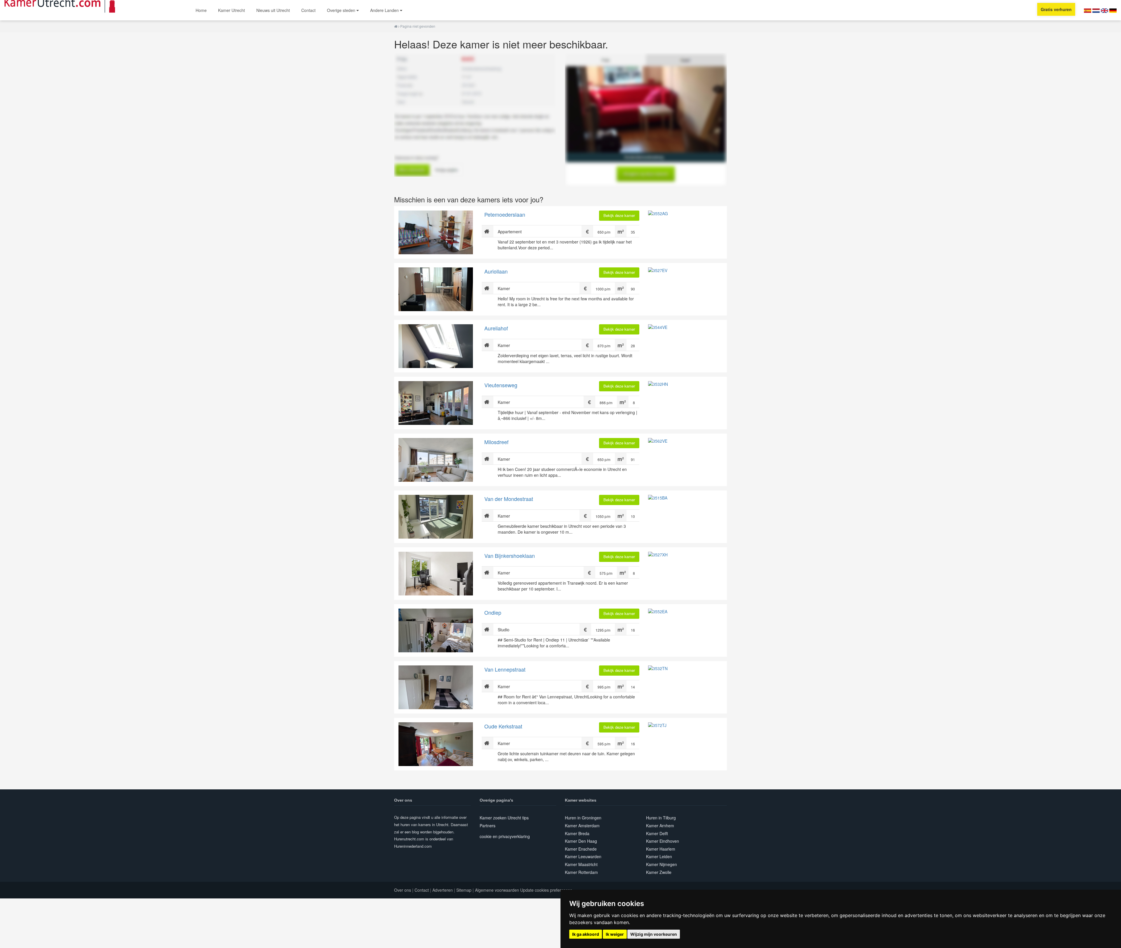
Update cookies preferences (546, 890)
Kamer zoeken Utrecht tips (504, 818)
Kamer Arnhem (660, 825)
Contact (308, 10)
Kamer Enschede (581, 849)
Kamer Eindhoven (662, 841)
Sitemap (463, 890)
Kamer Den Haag (581, 841)
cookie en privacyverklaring (505, 836)
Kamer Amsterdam (582, 825)
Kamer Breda (577, 833)
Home (201, 10)
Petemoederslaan (504, 214)
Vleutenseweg (500, 385)
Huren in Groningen (583, 818)
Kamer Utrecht (231, 10)
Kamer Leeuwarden (583, 856)
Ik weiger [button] (615, 934)
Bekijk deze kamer (619, 215)
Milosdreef (496, 442)
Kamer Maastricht (581, 864)
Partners (487, 825)
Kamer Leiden (659, 856)
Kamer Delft (657, 833)
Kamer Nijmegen (661, 864)
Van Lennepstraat (504, 669)
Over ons (402, 890)
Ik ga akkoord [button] (585, 934)
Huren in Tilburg (661, 818)
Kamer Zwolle (658, 872)
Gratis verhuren (1056, 9)
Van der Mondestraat (508, 498)
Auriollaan (496, 271)
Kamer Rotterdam (581, 872)
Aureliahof (496, 328)
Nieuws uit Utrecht (273, 10)
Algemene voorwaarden (497, 890)
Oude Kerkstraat (503, 726)
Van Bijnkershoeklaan (509, 555)
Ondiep (492, 612)
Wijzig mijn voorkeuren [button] (653, 934)
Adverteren (442, 890)
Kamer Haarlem (660, 849)
